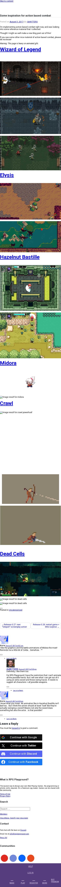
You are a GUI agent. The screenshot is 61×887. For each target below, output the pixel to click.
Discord (23, 830)
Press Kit (3, 838)
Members (3, 814)
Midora (8, 363)
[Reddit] (30, 858)
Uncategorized (15, 610)
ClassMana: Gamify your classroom (14, 818)
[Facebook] (22, 858)
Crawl (6, 403)
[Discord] (13, 858)
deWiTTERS (32, 22)
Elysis (7, 175)
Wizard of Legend (20, 49)
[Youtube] (4, 858)
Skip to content (6, 1)
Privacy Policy (5, 796)
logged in (16, 728)
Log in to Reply (12, 658)
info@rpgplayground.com (19, 834)
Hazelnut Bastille (20, 257)
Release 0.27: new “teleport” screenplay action (14, 625)
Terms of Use (5, 794)
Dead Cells (12, 554)
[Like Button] (1, 608)
